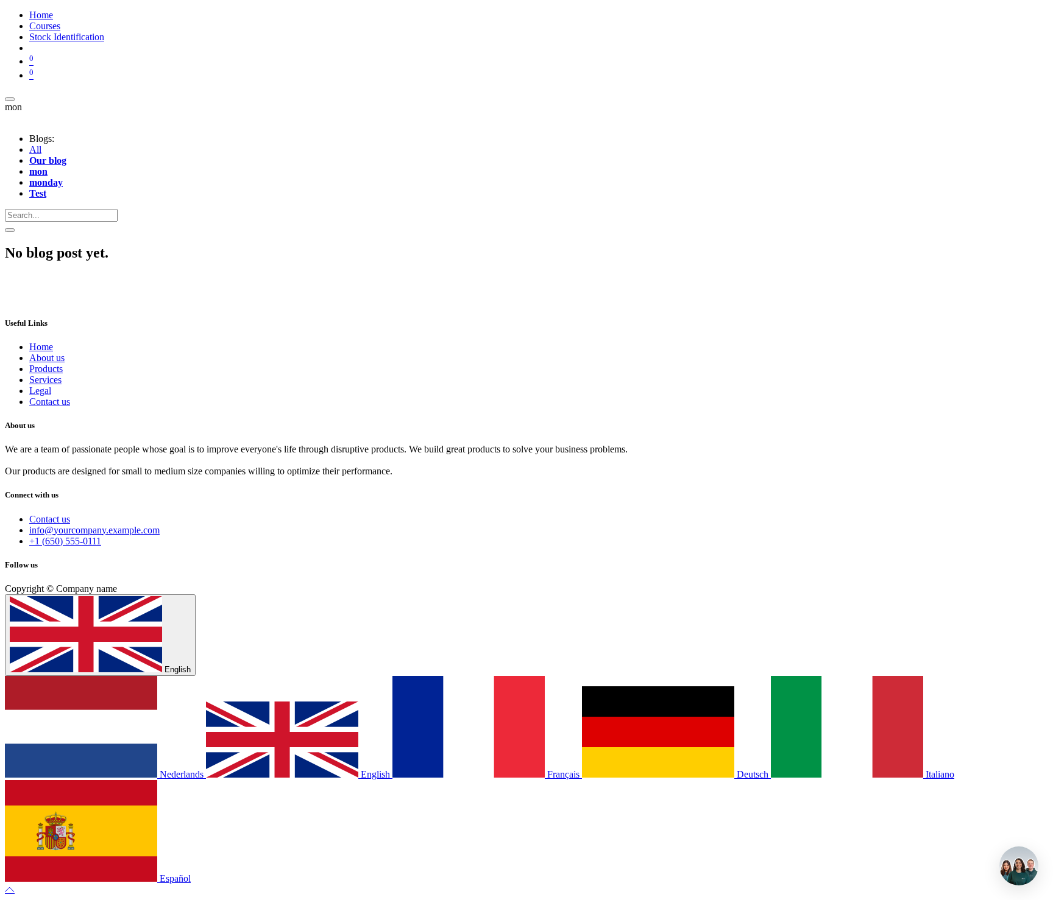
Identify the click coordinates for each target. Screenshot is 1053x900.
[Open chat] (1018, 865)
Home (41, 347)
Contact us (49, 401)
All (35, 149)
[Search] (10, 230)
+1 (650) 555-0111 (65, 541)
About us (47, 358)
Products (46, 369)
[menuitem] (41, 15)
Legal (40, 390)
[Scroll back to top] (10, 889)
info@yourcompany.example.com (94, 530)
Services (45, 379)
